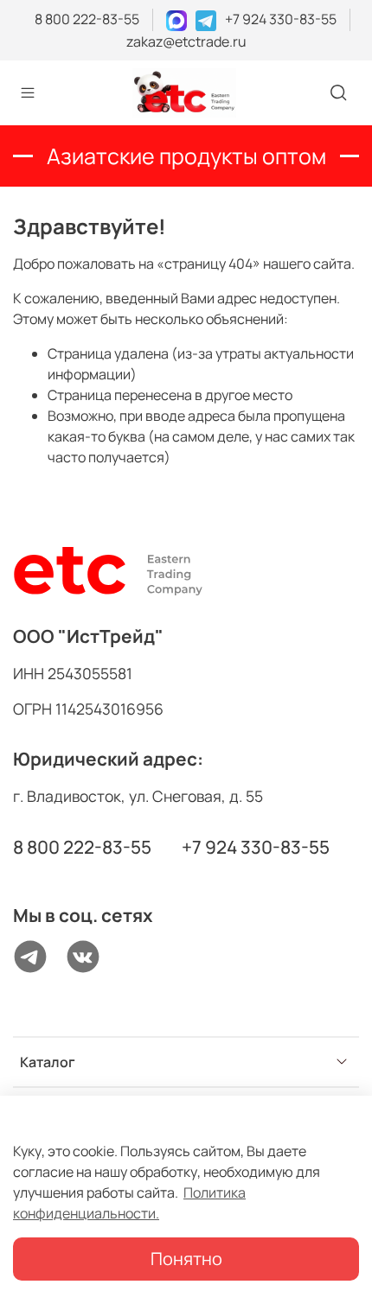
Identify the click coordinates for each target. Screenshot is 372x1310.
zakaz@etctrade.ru (186, 41)
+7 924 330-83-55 (281, 19)
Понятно (186, 1258)
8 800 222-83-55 (87, 19)
